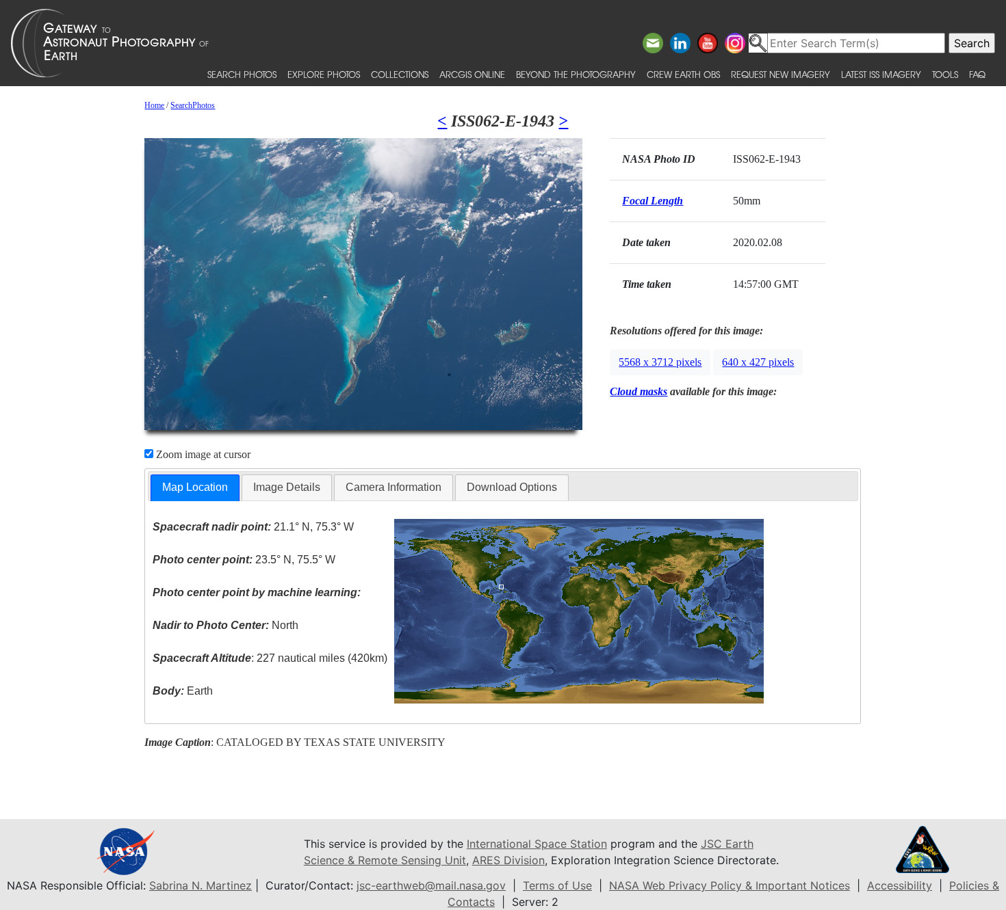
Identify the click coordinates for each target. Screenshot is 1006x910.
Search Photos (241, 74)
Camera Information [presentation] (393, 487)
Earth (183, 691)
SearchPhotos (192, 105)
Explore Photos (323, 74)
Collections (399, 74)
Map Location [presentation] (195, 487)
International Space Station (537, 844)
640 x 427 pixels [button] (758, 362)
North (225, 625)
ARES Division (508, 860)
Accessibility (899, 885)
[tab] (195, 487)
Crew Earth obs (683, 74)
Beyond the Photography (576, 74)
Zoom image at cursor (201, 454)
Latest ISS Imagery (881, 74)
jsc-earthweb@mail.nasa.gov (431, 885)
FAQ (977, 74)
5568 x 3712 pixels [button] (660, 362)
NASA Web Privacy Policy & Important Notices (729, 885)
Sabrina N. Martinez (200, 885)
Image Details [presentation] (286, 487)
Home (154, 105)
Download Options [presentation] (512, 487)
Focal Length (652, 200)
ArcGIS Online (472, 74)
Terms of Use (557, 885)
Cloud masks (638, 391)
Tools (945, 74)
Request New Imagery (780, 74)
